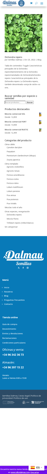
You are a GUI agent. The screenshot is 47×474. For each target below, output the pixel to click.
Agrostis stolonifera (15, 167)
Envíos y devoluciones (12, 333)
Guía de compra (9, 324)
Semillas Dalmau (15, 59)
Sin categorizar (11, 227)
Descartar (34, 472)
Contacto (8, 304)
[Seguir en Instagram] (27, 268)
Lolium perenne (13, 191)
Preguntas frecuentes (14, 300)
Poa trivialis (11, 203)
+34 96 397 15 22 (13, 367)
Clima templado (11, 163)
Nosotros (8, 291)
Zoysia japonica (13, 159)
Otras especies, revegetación (17, 211)
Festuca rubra (12, 183)
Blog (39, 59)
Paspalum (11, 151)
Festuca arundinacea (15, 175)
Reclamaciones (9, 338)
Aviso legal (24, 395)
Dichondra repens (13, 57)
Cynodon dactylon (14, 147)
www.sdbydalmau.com (20, 472)
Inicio (6, 287)
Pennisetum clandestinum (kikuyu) (21, 155)
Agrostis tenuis (13, 171)
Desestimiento (9, 328)
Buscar (30, 102)
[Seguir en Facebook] (23, 268)
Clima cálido (10, 144)
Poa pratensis (12, 199)
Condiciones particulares (14, 342)
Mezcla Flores (13, 218)
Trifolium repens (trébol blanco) (20, 223)
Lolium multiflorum (15, 187)
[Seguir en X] (18, 268)
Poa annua (11, 195)
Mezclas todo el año (13, 207)
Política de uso (21, 398)
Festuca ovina (13, 179)
